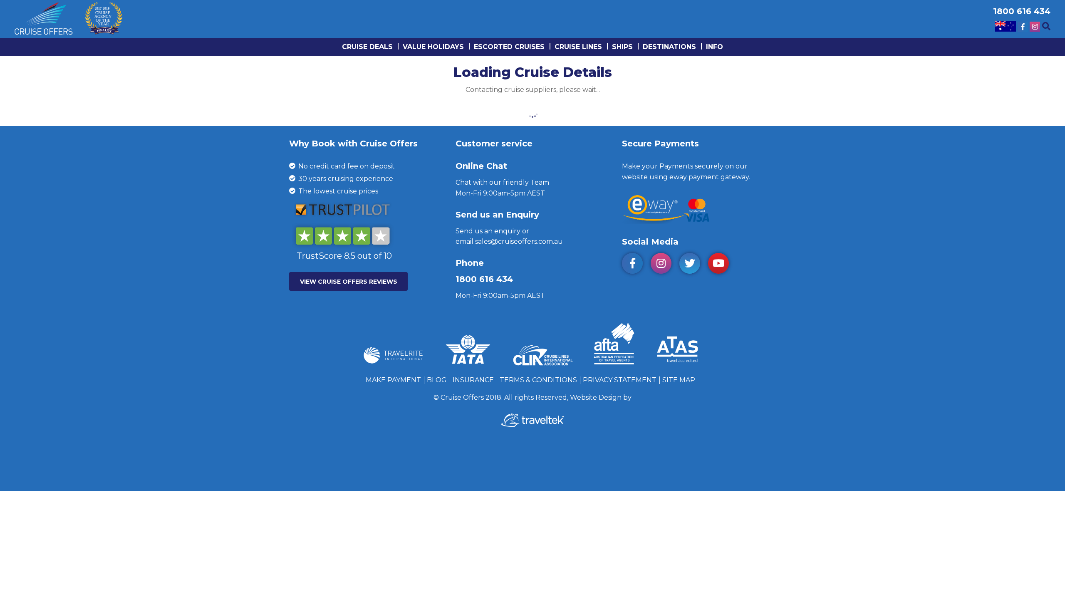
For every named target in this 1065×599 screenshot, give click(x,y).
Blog (437, 380)
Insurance (473, 380)
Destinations (669, 47)
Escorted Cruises (509, 47)
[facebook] (635, 265)
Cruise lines (578, 47)
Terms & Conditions (538, 380)
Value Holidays (433, 47)
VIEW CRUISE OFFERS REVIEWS (348, 281)
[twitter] (692, 265)
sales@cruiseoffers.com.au (519, 241)
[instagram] (664, 265)
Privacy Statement (619, 380)
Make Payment (393, 380)
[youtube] (721, 265)
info (714, 47)
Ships (622, 47)
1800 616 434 (484, 279)
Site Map (678, 380)
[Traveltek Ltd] (532, 424)
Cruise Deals (367, 47)
